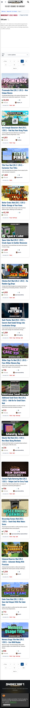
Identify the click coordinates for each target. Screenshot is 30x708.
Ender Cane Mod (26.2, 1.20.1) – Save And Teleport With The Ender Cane (14, 602)
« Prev (5, 61)
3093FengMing (19, 335)
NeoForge (15, 217)
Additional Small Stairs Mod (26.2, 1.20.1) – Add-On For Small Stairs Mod (14, 400)
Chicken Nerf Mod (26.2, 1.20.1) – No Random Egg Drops (15, 282)
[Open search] (28, 2)
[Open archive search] (8, 19)
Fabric (10, 105)
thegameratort (19, 177)
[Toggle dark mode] (5, 2)
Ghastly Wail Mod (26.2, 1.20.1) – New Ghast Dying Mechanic (13, 439)
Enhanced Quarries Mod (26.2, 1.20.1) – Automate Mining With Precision (13, 562)
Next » (15, 68)
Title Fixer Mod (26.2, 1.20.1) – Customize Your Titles (13, 166)
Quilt (14, 105)
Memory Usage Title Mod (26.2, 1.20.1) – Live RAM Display (13, 640)
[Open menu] (2, 2)
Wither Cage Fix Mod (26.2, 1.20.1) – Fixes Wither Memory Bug (15, 361)
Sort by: (3, 54)
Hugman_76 (19, 102)
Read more (13, 702)
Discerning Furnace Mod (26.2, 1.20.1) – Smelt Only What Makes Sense (13, 521)
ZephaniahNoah (23, 533)
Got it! (6, 705)
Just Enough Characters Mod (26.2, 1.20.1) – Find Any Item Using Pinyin (15, 129)
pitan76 (19, 252)
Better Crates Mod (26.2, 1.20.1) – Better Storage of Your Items (14, 204)
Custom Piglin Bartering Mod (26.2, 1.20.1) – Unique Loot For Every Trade (15, 480)
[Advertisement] (15, 38)
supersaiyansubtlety (19, 294)
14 (14, 64)
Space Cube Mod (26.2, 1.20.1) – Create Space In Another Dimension (14, 241)
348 (23, 64)
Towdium (19, 140)
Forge (14, 142)
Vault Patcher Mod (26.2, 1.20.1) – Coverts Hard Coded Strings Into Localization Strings (14, 323)
